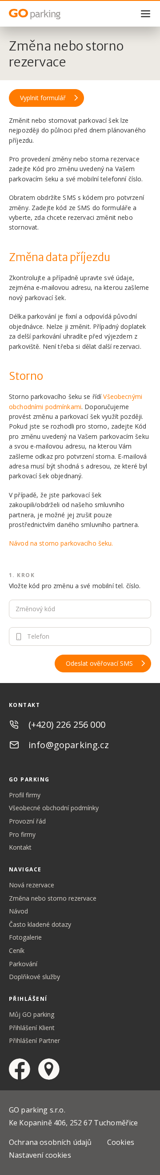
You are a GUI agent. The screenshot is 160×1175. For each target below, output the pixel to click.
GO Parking (53, 14)
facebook (19, 1069)
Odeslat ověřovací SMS (99, 663)
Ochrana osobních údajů (50, 1142)
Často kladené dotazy (40, 924)
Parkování (23, 964)
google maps (49, 1069)
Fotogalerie (25, 937)
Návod (18, 911)
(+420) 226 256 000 (66, 724)
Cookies (120, 1142)
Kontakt (20, 847)
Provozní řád (27, 821)
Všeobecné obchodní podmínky (54, 808)
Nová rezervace (31, 885)
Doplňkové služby (34, 976)
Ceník (16, 950)
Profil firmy (24, 795)
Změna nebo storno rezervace (52, 898)
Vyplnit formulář (43, 98)
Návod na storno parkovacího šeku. (61, 543)
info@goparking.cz (68, 745)
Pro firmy (22, 834)
